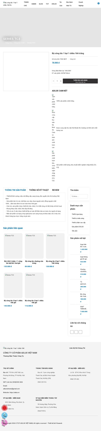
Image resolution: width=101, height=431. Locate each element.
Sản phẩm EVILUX (77, 227)
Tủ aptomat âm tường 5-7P (83, 283)
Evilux (54, 4)
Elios (41, 4)
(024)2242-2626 (17, 382)
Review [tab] (55, 190)
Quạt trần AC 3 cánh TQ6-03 (83, 246)
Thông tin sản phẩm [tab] (15, 190)
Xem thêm (8, 251)
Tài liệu (60, 3)
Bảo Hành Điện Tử (69, 3)
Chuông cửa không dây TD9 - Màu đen (83, 270)
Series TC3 (31, 43)
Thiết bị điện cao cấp (78, 222)
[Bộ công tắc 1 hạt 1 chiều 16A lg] (10, 3)
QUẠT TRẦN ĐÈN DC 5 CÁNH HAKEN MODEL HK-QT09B (84, 308)
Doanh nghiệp (81, 3)
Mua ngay (18, 251)
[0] (96, 3)
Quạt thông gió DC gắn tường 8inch (83, 258)
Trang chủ (26, 3)
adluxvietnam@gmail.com (11, 389)
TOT (47, 4)
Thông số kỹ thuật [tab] (39, 190)
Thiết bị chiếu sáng (77, 218)
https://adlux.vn (14, 392)
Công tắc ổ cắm (19, 43)
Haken (34, 4)
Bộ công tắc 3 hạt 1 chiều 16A (83, 295)
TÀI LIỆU (74, 231)
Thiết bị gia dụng (76, 214)
